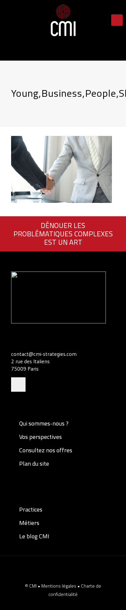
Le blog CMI (33, 536)
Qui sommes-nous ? (43, 423)
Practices (30, 509)
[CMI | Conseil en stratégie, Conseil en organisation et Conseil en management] (63, 20)
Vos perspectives (40, 436)
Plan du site (33, 463)
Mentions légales (59, 585)
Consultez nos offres (45, 450)
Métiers (28, 522)
